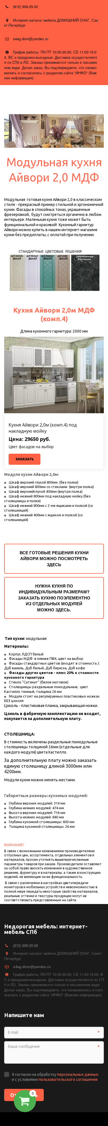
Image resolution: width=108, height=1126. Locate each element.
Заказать (25, 459)
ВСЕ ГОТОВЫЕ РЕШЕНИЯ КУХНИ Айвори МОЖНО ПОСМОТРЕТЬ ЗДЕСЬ (54, 559)
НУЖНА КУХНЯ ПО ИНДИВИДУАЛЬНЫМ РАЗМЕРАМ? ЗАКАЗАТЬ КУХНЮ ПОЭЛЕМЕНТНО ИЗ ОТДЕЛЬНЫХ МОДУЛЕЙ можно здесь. (54, 598)
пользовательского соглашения (67, 1079)
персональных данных (77, 1074)
